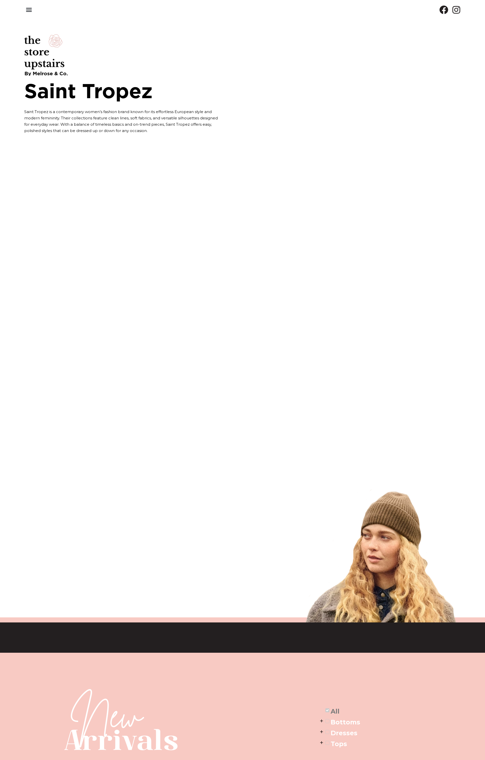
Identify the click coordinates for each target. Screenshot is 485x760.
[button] (29, 10)
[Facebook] (443, 9)
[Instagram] (456, 9)
